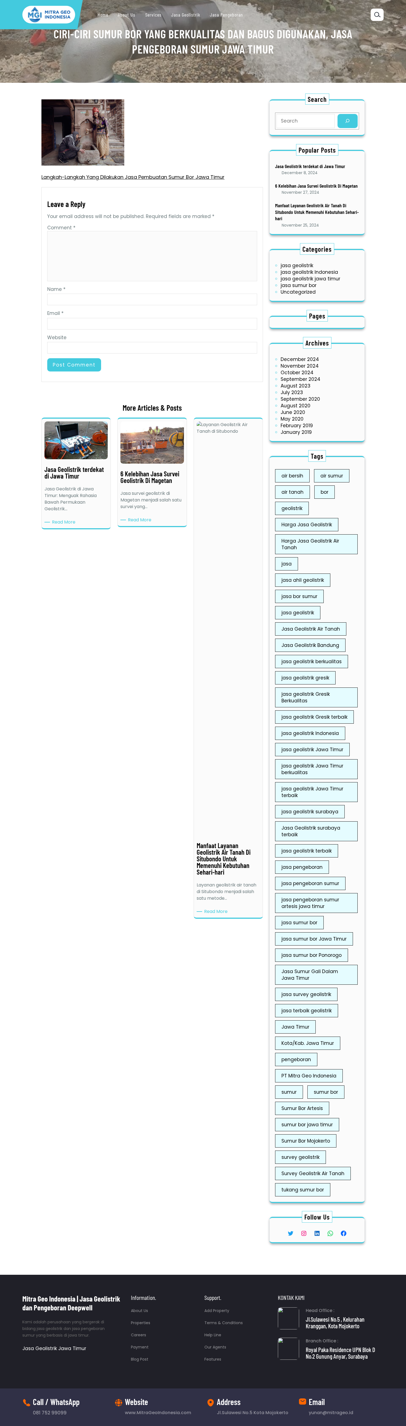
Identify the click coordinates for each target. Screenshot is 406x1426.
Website (57, 337)
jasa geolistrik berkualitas (311, 661)
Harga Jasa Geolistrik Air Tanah (310, 544)
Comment (61, 227)
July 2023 (292, 392)
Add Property (216, 1310)
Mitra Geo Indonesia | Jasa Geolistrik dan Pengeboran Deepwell (71, 1303)
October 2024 (297, 372)
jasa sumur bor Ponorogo (311, 955)
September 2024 (300, 379)
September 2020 (300, 399)
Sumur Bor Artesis (302, 1108)
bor (324, 492)
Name (56, 289)
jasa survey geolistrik (306, 994)
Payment (140, 1347)
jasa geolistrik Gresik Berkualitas (305, 697)
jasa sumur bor (299, 285)
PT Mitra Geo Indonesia (308, 1075)
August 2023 (295, 386)
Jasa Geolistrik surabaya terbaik (310, 831)
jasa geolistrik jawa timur (310, 278)
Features (212, 1359)
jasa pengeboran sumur (310, 883)
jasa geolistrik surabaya (309, 811)
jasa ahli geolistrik (302, 580)
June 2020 (293, 412)
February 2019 (297, 425)
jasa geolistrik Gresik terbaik (314, 717)
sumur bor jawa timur (307, 1124)
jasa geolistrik (297, 265)
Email (55, 313)
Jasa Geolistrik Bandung (310, 645)
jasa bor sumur (299, 596)
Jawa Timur (295, 1027)
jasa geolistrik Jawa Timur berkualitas (312, 769)
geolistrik (291, 508)
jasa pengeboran (302, 867)
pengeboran (296, 1059)
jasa (286, 564)
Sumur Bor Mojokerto (305, 1141)
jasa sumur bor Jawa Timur (314, 939)
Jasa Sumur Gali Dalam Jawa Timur (309, 974)
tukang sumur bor (302, 1189)
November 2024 (300, 366)
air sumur (331, 475)
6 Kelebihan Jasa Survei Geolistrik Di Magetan (316, 186)
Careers (138, 1335)
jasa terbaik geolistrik (306, 1010)
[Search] (348, 121)
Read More (64, 522)
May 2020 (292, 419)
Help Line (212, 1335)
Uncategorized (298, 292)
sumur (289, 1092)
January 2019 (296, 432)
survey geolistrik (300, 1157)
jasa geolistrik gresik (305, 678)
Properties (140, 1323)
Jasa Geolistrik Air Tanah (310, 629)
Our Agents (215, 1347)
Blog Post (139, 1359)
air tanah (292, 492)
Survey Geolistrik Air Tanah (312, 1173)
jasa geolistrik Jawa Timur (312, 749)
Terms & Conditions (223, 1323)
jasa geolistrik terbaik (306, 851)
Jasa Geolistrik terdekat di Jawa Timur (310, 166)
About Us (139, 1310)
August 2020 (295, 405)
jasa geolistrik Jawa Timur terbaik (312, 792)
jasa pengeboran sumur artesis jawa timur (310, 903)
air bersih (292, 475)
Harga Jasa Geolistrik (306, 524)
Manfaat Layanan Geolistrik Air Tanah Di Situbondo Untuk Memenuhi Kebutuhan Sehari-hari (317, 211)
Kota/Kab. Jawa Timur (307, 1043)
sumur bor (326, 1092)
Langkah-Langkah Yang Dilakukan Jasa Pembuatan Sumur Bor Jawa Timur (133, 177)
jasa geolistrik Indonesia (309, 272)
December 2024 (300, 359)
